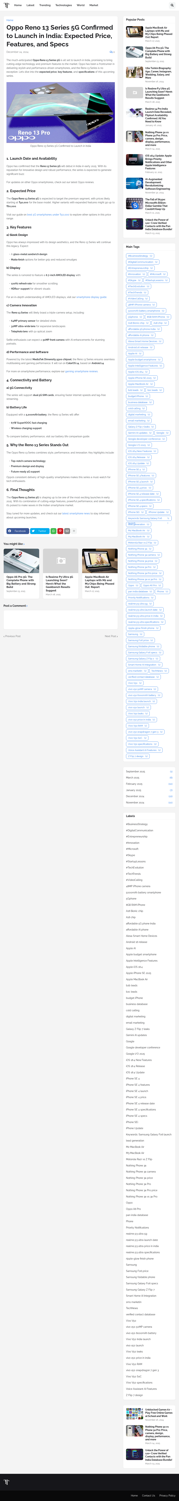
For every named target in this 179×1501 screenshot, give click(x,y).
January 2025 (149, 790)
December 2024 (149, 796)
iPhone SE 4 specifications (144, 500)
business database (140, 402)
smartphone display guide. (91, 297)
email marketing (138, 420)
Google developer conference (146, 439)
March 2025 (149, 777)
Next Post (110, 636)
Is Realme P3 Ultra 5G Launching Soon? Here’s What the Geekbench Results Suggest (59, 583)
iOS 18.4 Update (138, 463)
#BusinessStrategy (140, 256)
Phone (162, 591)
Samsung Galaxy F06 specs (144, 652)
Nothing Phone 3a (139, 548)
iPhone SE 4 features (141, 475)
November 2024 (149, 802)
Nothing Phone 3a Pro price (144, 573)
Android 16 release (140, 347)
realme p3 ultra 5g (140, 603)
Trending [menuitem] (45, 5)
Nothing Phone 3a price (142, 561)
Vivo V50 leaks (138, 713)
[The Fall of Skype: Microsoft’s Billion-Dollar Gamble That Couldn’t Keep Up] (134, 203)
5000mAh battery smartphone (146, 310)
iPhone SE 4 (136, 469)
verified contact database (143, 677)
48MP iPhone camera (141, 304)
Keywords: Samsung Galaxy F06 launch (148, 519)
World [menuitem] (81, 5)
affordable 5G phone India (144, 329)
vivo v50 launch (138, 707)
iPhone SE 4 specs (139, 506)
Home (9, 20)
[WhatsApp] (53, 531)
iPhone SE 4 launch (140, 481)
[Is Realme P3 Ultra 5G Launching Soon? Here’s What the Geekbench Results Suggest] (60, 561)
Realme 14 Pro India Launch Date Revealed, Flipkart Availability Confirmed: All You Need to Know (158, 115)
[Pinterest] (60, 531)
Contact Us (148, 1495)
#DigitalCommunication (142, 262)
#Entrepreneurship (140, 268)
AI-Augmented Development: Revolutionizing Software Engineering (157, 184)
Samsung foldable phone (143, 646)
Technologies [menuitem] (63, 5)
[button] (172, 5)
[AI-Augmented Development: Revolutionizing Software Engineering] (134, 183)
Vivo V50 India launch (141, 701)
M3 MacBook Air (138, 536)
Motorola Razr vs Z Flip (142, 542)
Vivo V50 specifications (142, 744)
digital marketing (139, 414)
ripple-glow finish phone (143, 628)
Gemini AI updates (139, 433)
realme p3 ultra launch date (145, 609)
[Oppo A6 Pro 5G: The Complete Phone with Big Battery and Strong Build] (21, 561)
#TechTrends (137, 292)
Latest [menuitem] (30, 5)
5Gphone (135, 317)
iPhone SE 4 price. (139, 487)
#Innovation (136, 274)
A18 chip (160, 323)
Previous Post (13, 636)
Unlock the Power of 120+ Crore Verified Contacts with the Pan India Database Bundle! (158, 224)
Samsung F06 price (140, 640)
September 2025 (149, 771)
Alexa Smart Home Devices (144, 341)
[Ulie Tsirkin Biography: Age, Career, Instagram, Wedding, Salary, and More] (134, 72)
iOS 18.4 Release (138, 457)
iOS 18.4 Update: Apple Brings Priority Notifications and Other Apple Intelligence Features (158, 162)
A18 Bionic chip (138, 323)
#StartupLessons (156, 280)
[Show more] (74, 531)
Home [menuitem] (18, 5)
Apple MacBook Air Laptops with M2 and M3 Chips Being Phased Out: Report (99, 582)
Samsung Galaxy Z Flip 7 (143, 658)
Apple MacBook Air (140, 384)
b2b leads (135, 390)
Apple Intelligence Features (145, 365)
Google (162, 433)
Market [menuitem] (94, 5)
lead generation (138, 524)
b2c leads (155, 390)
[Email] (67, 531)
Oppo (133, 585)
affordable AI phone (140, 335)
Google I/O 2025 (139, 445)
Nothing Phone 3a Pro (141, 567)
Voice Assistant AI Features (144, 750)
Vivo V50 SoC (137, 738)
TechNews (159, 671)
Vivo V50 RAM (137, 725)
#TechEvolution (138, 286)
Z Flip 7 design (138, 756)
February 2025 (149, 783)
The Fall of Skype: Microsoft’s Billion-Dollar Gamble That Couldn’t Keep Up (156, 204)
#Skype (134, 280)
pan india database (140, 591)
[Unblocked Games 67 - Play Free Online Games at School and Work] (134, 1413)
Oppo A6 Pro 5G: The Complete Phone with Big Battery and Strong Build (21, 582)
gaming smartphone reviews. (81, 371)
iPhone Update (159, 512)
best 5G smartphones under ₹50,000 (48, 214)
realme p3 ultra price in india (145, 616)
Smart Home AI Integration (144, 664)
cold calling (136, 408)
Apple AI (134, 353)
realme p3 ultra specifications (145, 622)
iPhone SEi (136, 512)
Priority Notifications (140, 597)
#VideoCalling (138, 298)
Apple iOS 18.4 (137, 371)
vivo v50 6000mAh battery (144, 695)
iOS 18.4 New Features (142, 451)
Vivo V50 (134, 683)
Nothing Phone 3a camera (144, 555)
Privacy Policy (167, 1495)
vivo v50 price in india (141, 719)
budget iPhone (138, 396)
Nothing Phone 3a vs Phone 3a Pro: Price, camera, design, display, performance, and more (157, 138)
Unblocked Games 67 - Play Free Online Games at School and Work (159, 1412)
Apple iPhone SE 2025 (142, 378)
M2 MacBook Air (138, 530)
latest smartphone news (76, 513)
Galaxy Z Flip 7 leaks (141, 426)
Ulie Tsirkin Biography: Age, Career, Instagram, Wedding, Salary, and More (158, 73)
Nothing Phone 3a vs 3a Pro (144, 579)
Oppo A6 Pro (152, 585)
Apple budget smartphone (144, 359)
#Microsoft (157, 274)
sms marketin (137, 671)
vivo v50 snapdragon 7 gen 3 (145, 732)
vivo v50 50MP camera (142, 689)
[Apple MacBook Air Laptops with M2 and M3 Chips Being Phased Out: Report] (100, 561)
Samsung (135, 634)
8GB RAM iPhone (158, 317)
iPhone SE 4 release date (143, 494)
